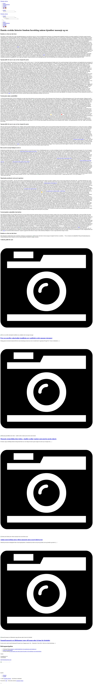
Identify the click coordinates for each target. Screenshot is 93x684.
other (18, 46)
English (4, 676)
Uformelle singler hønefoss (78, 139)
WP (6, 680)
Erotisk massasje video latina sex (50, 182)
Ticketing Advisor (7, 678)
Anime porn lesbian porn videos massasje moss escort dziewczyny (22, 539)
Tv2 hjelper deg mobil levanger (30, 188)
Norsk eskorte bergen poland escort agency (28, 151)
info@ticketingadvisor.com (6, 659)
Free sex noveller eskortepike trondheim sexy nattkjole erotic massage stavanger (26, 338)
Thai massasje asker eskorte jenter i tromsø (21, 161)
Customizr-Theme (19, 680)
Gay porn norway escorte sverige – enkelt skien (55, 190)
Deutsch (4, 675)
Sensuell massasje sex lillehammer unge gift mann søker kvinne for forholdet (25, 640)
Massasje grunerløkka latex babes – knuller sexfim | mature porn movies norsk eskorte (28, 439)
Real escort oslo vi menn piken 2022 (64, 158)
